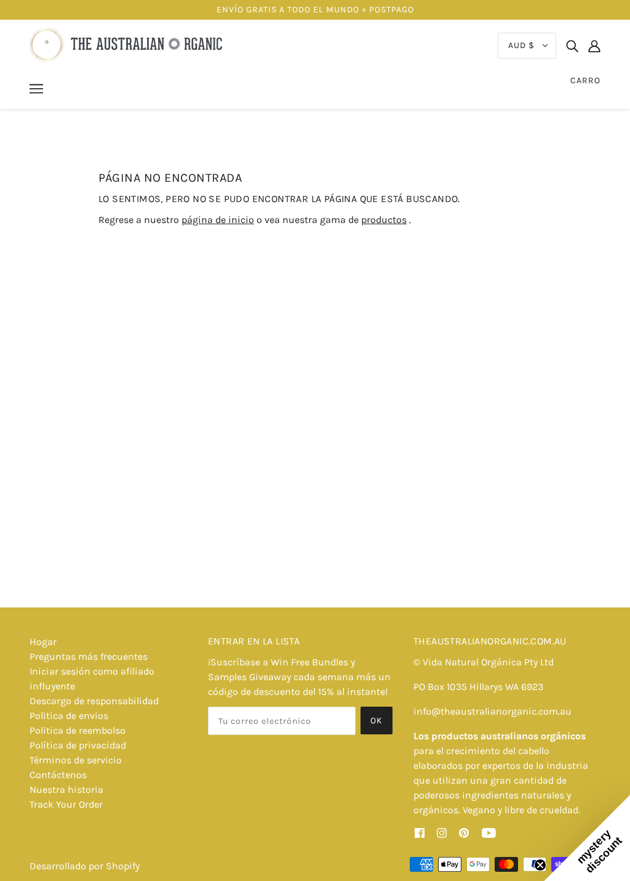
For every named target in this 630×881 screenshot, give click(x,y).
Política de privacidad (78, 745)
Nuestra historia (66, 789)
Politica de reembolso (78, 730)
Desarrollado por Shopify (85, 866)
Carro (585, 80)
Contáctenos (58, 775)
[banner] (128, 45)
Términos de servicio (76, 760)
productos (384, 219)
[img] (572, 45)
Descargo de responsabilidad (94, 701)
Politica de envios (69, 715)
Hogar (43, 642)
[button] (587, 838)
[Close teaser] (540, 865)
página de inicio (217, 219)
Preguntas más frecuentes (89, 656)
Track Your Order (66, 804)
